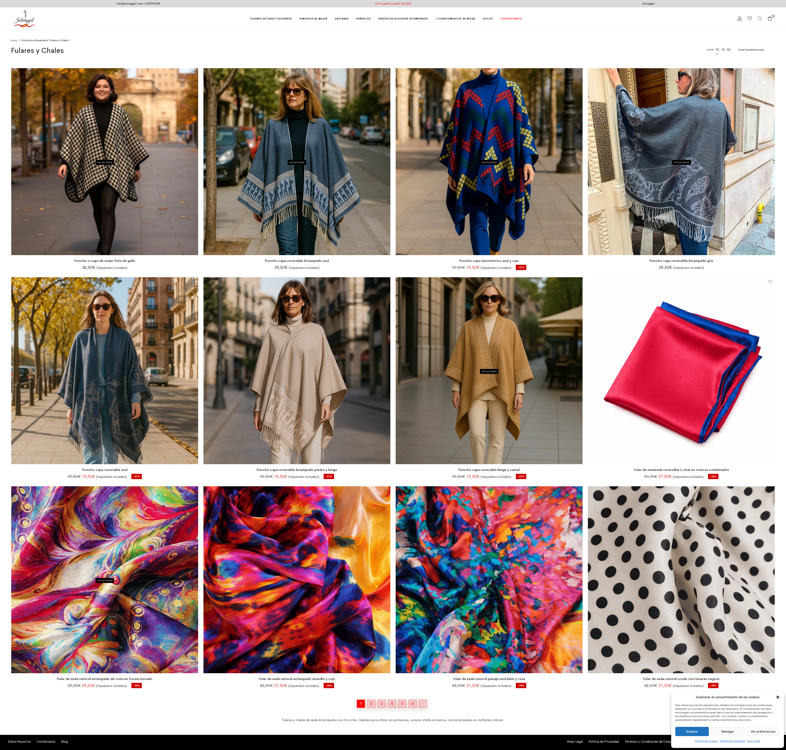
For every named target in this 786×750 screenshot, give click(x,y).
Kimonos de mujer (313, 18)
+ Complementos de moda (455, 18)
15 (723, 50)
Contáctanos (511, 18)
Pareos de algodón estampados (403, 18)
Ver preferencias (763, 731)
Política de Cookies (706, 741)
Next (423, 704)
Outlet (488, 18)
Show (710, 49)
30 (729, 50)
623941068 (152, 3)
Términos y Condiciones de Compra (650, 742)
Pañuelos (363, 18)
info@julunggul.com (129, 3)
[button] (778, 697)
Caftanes (342, 18)
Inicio (14, 40)
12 (717, 49)
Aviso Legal (753, 741)
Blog (64, 742)
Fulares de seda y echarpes (271, 18)
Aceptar (692, 731)
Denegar (727, 731)
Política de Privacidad (732, 741)
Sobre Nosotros (19, 742)
